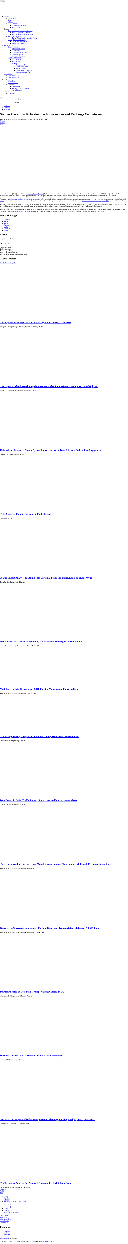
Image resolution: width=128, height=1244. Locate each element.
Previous (3, 121)
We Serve (7, 45)
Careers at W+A (9, 1210)
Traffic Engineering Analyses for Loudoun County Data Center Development (39, 736)
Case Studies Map (13, 77)
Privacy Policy (49, 1241)
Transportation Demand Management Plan (95, 201)
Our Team (7, 1198)
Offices (10, 22)
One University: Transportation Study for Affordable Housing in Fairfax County (41, 641)
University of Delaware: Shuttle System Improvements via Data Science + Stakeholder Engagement (51, 450)
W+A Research (13, 83)
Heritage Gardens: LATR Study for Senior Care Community (31, 1055)
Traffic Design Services (15, 36)
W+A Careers (12, 24)
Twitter (6, 221)
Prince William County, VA (24, 70)
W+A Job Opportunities (11, 1212)
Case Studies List (13, 75)
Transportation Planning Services (22, 34)
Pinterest (6, 225)
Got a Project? (4, 102)
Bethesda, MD (4, 1222)
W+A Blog (11, 81)
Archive (2, 123)
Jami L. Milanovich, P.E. (8, 263)
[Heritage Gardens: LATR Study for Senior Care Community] (37, 1051)
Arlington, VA (20, 65)
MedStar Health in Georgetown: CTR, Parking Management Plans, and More (40, 689)
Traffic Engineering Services (21, 32)
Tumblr (6, 223)
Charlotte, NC (4, 1221)
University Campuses (19, 56)
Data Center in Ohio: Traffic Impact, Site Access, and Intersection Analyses (38, 800)
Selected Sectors (13, 47)
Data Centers (16, 50)
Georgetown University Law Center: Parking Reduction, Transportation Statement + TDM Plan (49, 928)
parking (2, 201)
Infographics (16, 86)
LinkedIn (7, 106)
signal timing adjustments (18, 211)
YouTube (7, 109)
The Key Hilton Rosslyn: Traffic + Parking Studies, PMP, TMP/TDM (35, 322)
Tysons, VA (4, 1217)
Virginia (14, 63)
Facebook (7, 107)
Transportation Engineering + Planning (20, 31)
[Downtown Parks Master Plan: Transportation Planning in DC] (37, 987)
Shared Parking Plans (19, 43)
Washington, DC (5, 1219)
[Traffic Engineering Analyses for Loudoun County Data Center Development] (37, 732)
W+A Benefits (16, 27)
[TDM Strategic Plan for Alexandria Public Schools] (37, 510)
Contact (6, 1208)
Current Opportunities (19, 25)
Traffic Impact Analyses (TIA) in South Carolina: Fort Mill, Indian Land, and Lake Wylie (46, 577)
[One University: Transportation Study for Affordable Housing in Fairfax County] (37, 637)
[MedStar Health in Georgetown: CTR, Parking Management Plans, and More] (37, 685)
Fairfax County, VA (22, 68)
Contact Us (11, 93)
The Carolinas (16, 61)
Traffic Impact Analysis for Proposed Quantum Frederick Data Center (36, 1183)
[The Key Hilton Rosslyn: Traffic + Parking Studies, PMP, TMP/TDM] (37, 318)
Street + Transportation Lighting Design (24, 38)
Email (6, 230)
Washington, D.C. (17, 59)
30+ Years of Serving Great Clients (15, 1201)
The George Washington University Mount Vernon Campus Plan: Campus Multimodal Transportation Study (55, 864)
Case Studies (8, 74)
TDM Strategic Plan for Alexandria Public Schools (26, 514)
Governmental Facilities (19, 52)
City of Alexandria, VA (23, 67)
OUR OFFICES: (5, 1215)
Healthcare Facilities (18, 54)
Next (1, 124)
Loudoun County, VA (23, 72)
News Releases (17, 90)
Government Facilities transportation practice (23, 199)
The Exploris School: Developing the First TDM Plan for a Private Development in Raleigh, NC (49, 386)
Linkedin (7, 228)
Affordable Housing (18, 49)
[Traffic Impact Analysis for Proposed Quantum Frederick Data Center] (37, 1179)
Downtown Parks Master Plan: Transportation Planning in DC (32, 991)
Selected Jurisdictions (15, 58)
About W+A (12, 18)
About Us (7, 16)
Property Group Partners (35, 194)
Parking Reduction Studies (20, 41)
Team (10, 20)
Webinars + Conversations (20, 88)
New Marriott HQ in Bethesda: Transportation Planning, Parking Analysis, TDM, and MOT (47, 1119)
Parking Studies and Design (17, 40)
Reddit (6, 227)
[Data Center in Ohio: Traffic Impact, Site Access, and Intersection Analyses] (37, 796)
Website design (5, 1238)
